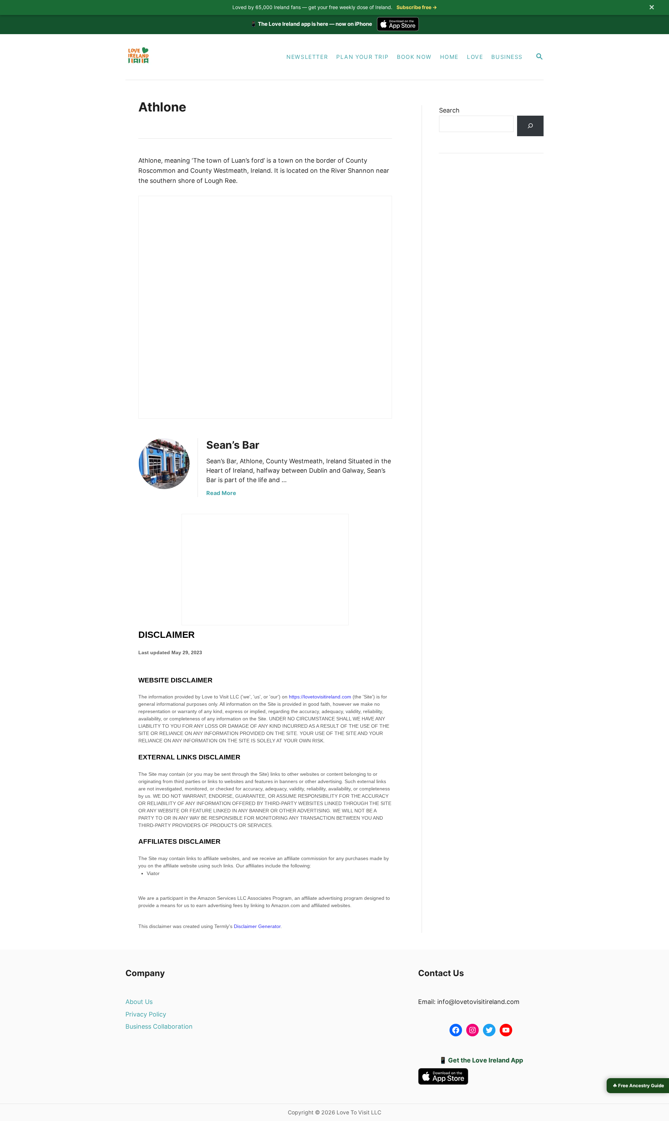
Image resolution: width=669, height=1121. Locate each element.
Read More (221, 492)
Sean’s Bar (232, 445)
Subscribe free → (417, 7)
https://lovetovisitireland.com (320, 696)
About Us (139, 1001)
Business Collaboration (159, 1026)
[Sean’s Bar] (164, 463)
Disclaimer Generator (257, 926)
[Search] (530, 126)
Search (449, 110)
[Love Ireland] (190, 57)
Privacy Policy (145, 1014)
